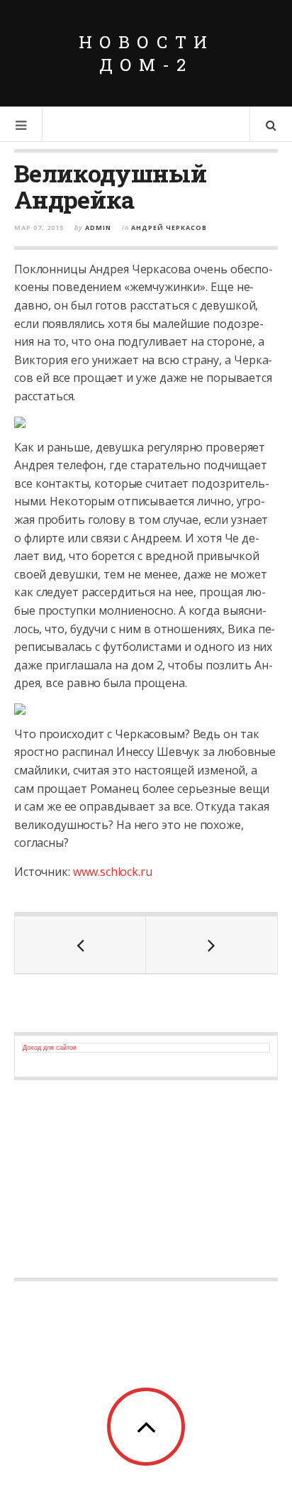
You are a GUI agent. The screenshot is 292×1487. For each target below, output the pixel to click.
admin (98, 227)
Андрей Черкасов (169, 227)
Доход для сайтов (50, 1047)
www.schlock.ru (112, 871)
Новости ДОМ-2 (146, 53)
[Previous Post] (80, 944)
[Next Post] (211, 944)
